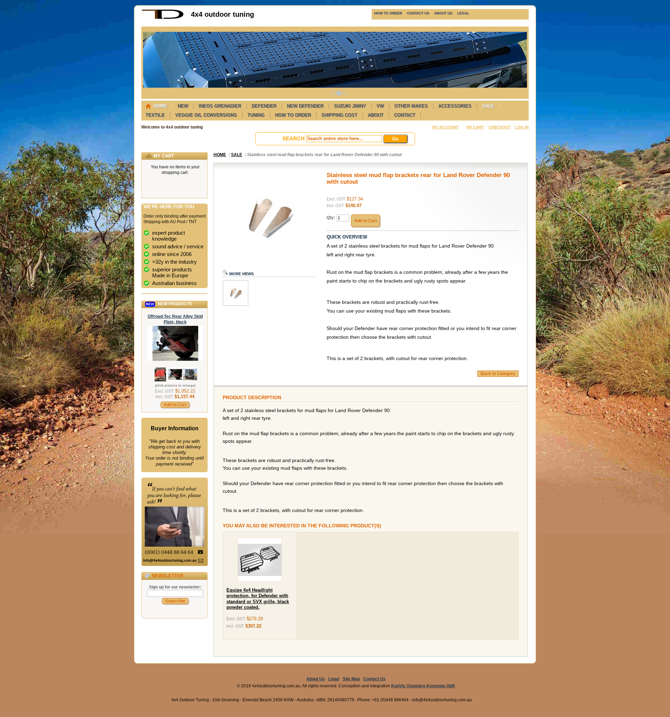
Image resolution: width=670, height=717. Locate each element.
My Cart (475, 127)
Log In (522, 127)
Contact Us (374, 678)
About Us (315, 678)
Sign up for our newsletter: (175, 587)
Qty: (331, 217)
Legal (333, 678)
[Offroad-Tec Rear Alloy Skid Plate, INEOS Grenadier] (175, 359)
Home (220, 154)
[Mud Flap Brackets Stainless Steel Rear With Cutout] (235, 304)
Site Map (351, 678)
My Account (445, 127)
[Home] (162, 17)
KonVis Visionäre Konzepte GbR (423, 685)
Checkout (500, 127)
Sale (236, 154)
